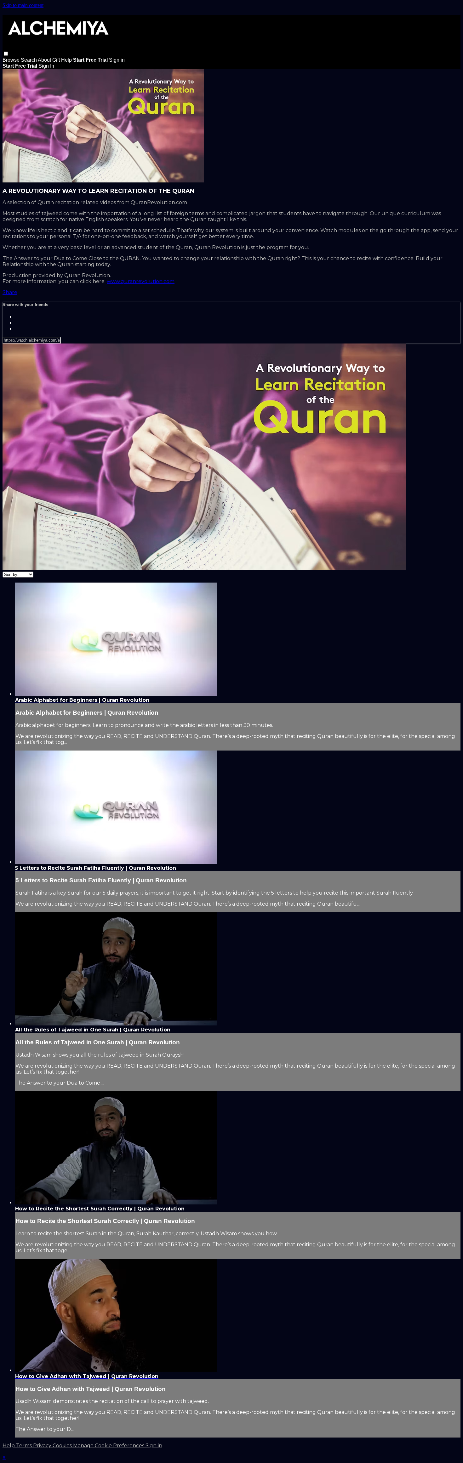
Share (10, 292)
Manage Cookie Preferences (109, 1446)
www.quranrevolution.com (140, 281)
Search (29, 60)
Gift (56, 60)
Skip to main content (23, 5)
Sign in (117, 60)
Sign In (46, 66)
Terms (24, 1446)
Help (66, 60)
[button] (6, 54)
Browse (12, 60)
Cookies (63, 1446)
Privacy (43, 1446)
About (44, 60)
